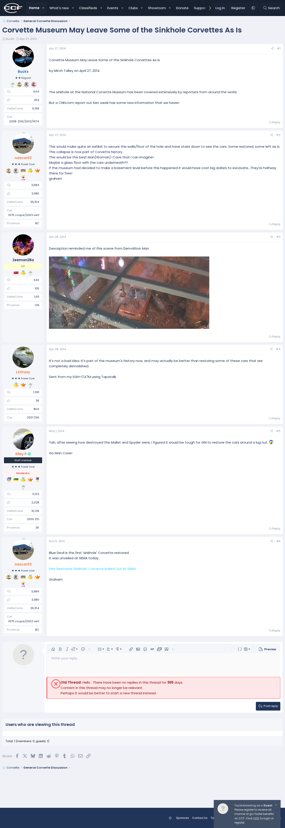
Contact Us (200, 818)
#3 (278, 237)
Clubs (133, 8)
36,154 (34, 202)
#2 (278, 135)
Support (200, 8)
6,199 (35, 108)
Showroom (157, 8)
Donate (182, 8)
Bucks (10, 39)
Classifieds (88, 8)
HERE (256, 818)
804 (36, 409)
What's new (59, 8)
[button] (43, 8)
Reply (276, 122)
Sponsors (182, 818)
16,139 (35, 511)
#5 (278, 431)
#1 (279, 48)
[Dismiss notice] (275, 805)
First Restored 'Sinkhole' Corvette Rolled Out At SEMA (92, 568)
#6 (278, 541)
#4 (278, 349)
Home (34, 8)
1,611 (36, 297)
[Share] (272, 49)
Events (112, 8)
